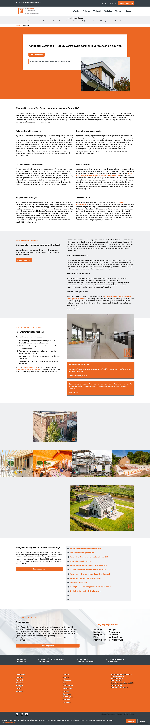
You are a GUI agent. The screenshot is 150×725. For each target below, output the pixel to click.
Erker (54, 21)
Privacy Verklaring (129, 714)
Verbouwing (123, 21)
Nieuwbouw (93, 21)
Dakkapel (37, 21)
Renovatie (113, 21)
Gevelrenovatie (63, 21)
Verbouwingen (115, 637)
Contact (128, 11)
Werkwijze (108, 11)
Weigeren (142, 721)
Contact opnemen (126, 3)
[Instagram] (22, 714)
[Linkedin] (26, 714)
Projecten (86, 11)
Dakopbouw (46, 21)
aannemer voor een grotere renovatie (28, 369)
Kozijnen (84, 21)
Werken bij (97, 11)
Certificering (75, 11)
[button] (98, 548)
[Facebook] (17, 714)
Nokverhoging (103, 21)
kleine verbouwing (30, 367)
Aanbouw (28, 21)
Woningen (118, 11)
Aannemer (19, 691)
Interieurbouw (75, 21)
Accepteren (131, 721)
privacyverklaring (10, 722)
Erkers (96, 637)
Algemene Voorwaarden (108, 714)
